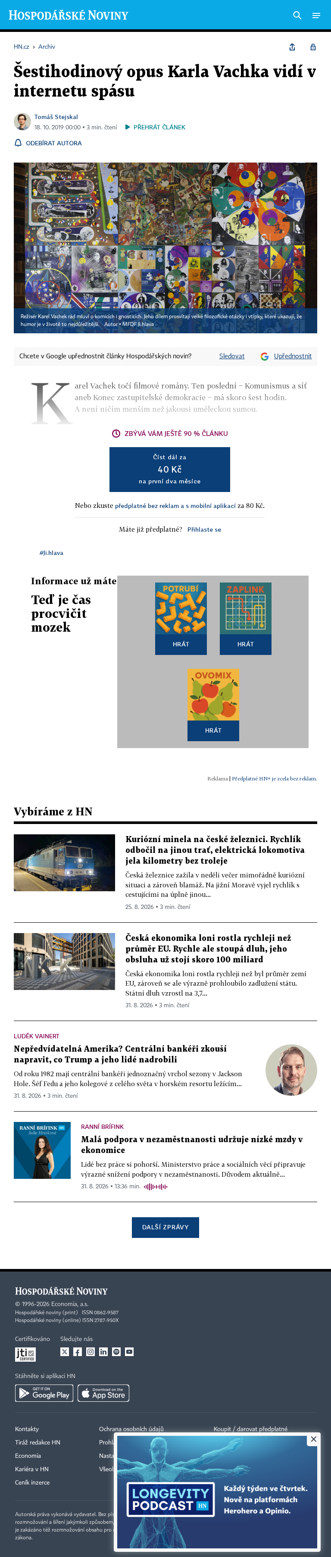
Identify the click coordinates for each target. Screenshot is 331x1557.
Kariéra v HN (32, 1469)
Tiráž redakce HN (37, 1443)
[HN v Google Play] (44, 1393)
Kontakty (27, 1429)
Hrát (181, 644)
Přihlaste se (204, 529)
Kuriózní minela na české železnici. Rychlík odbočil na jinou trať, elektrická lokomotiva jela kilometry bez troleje (215, 850)
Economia (28, 1456)
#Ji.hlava (51, 552)
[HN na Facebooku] (77, 1351)
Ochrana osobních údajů (131, 1429)
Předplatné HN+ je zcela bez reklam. (274, 778)
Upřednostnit (293, 357)
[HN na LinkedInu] (103, 1351)
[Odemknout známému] (313, 47)
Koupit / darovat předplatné (250, 1429)
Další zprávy (165, 1227)
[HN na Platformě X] (64, 1351)
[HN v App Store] (103, 1393)
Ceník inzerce (32, 1483)
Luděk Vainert (36, 1036)
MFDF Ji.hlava (138, 324)
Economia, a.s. (69, 1304)
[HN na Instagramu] (90, 1351)
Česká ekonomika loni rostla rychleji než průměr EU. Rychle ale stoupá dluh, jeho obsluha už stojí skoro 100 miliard (208, 949)
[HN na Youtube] (129, 1351)
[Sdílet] (292, 47)
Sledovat (232, 357)
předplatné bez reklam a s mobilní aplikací (175, 505)
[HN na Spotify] (116, 1351)
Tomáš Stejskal (56, 116)
